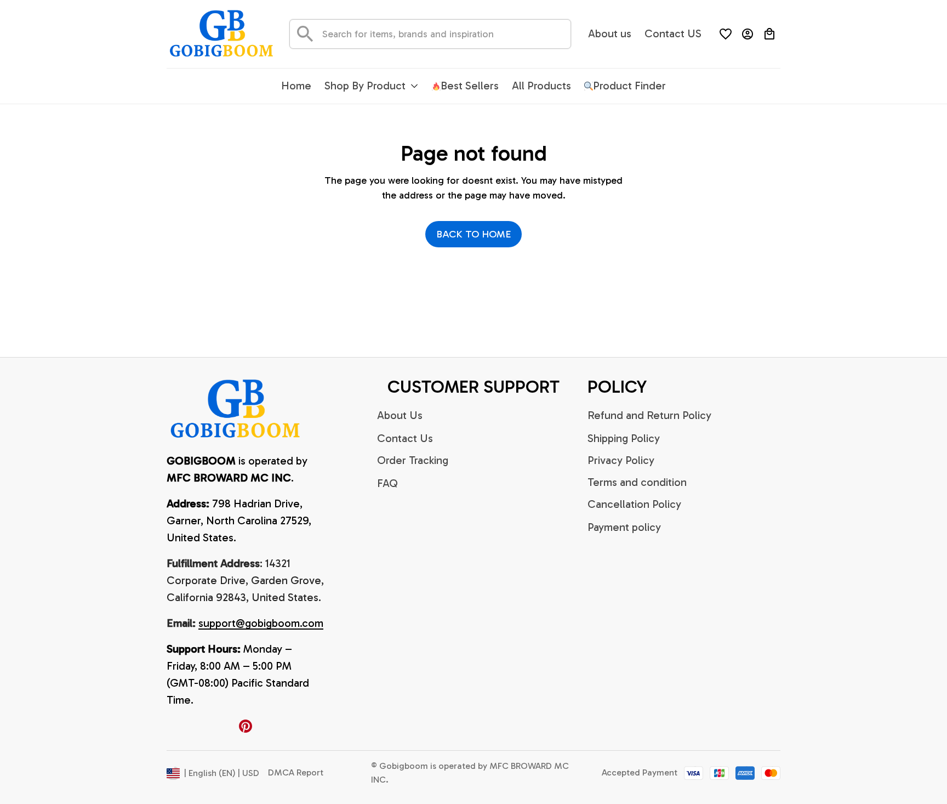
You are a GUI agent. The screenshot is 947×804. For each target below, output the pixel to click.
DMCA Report (295, 772)
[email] (260, 623)
